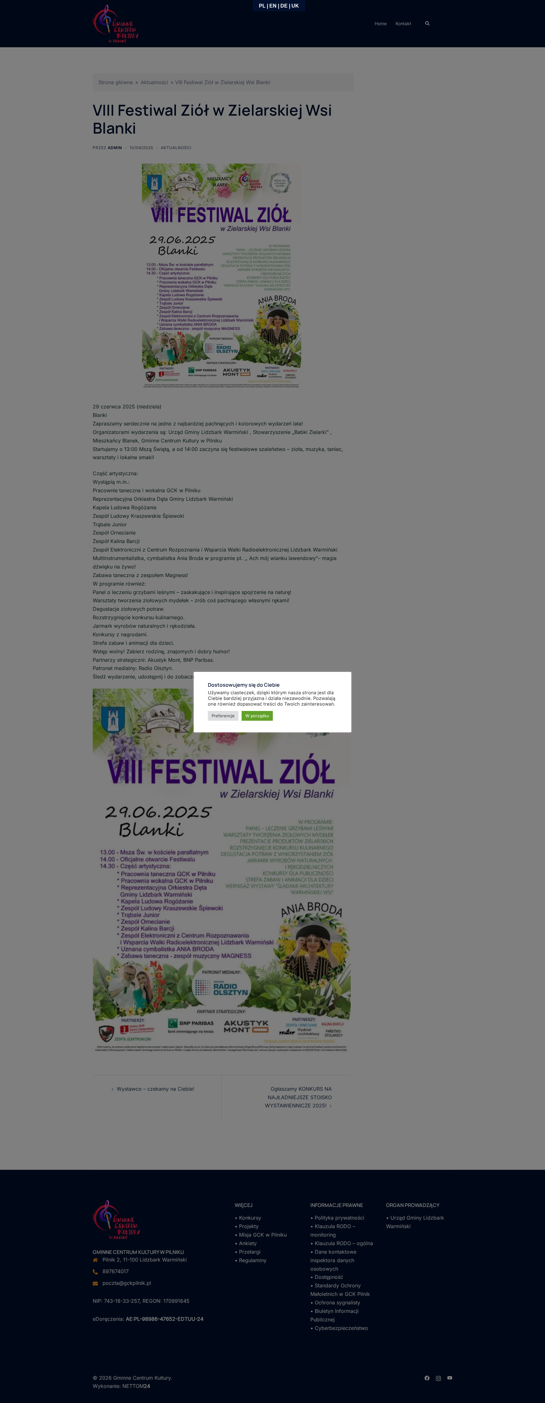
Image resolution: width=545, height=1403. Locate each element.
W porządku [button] (257, 715)
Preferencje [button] (223, 715)
